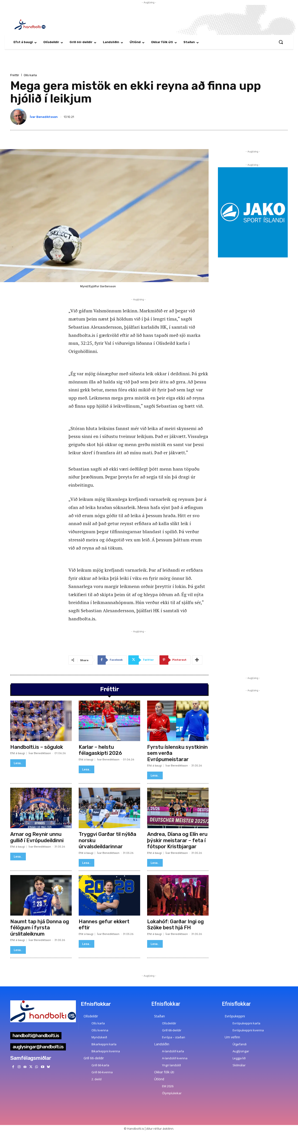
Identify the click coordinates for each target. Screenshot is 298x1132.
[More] (197, 660)
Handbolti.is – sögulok (36, 747)
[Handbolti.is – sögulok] (41, 721)
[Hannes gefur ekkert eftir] (109, 895)
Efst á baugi (17, 753)
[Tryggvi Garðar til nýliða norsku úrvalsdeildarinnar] (109, 808)
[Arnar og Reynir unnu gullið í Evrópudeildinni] (41, 808)
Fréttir (14, 75)
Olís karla (30, 75)
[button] (281, 42)
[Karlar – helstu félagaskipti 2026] (109, 721)
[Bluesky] (48, 1067)
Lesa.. (18, 763)
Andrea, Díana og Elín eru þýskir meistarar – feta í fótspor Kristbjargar (177, 840)
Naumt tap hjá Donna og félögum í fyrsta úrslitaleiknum (39, 927)
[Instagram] (19, 1067)
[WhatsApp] (37, 1067)
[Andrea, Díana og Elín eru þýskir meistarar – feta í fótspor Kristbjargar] (178, 808)
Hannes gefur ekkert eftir (104, 924)
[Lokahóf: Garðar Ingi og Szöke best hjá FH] (178, 895)
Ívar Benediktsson (44, 116)
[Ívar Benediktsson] (19, 117)
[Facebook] (13, 1067)
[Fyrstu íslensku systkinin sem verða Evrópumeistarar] (178, 721)
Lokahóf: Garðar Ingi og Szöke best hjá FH (175, 924)
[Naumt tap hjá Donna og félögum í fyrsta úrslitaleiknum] (41, 895)
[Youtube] (42, 1067)
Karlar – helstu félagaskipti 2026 (100, 750)
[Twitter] (31, 1067)
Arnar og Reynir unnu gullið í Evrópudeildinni (37, 837)
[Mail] (25, 1067)
